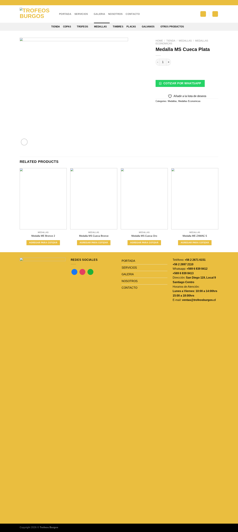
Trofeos (82, 26)
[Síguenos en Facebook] (207, 2)
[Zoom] (24, 142)
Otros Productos (172, 26)
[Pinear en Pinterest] (178, 109)
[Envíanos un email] (213, 2)
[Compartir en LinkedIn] (184, 109)
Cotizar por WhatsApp (182, 83)
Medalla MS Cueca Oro (144, 235)
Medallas (100, 26)
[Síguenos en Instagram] (210, 2)
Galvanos (148, 26)
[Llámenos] (217, 2)
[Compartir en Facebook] (159, 109)
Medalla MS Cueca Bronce (94, 235)
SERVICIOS (81, 14)
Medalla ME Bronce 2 (43, 235)
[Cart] (215, 14)
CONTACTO (133, 14)
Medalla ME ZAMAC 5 (195, 235)
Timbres (118, 26)
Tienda (55, 26)
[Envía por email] (171, 109)
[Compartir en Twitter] (165, 109)
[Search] (203, 14)
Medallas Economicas (189, 101)
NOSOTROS (115, 14)
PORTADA (65, 14)
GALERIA (99, 14)
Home (159, 40)
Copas (67, 26)
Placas (131, 26)
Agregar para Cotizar (43, 243)
